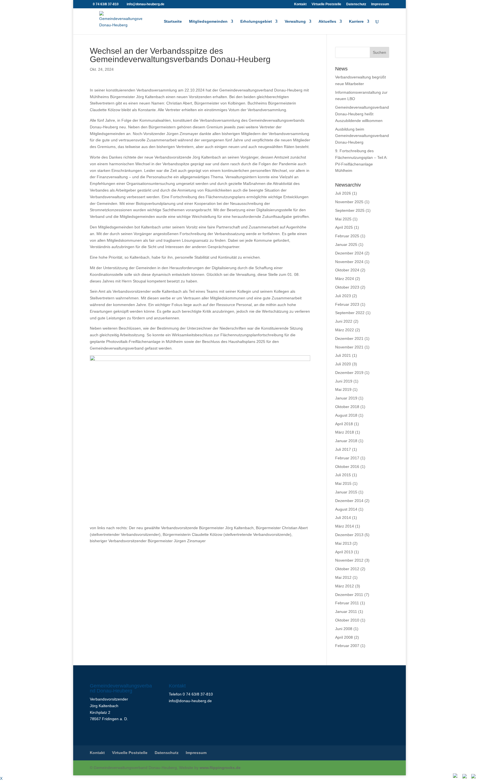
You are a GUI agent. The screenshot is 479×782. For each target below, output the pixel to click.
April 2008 (344, 637)
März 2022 (344, 330)
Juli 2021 (343, 355)
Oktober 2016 (347, 466)
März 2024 (344, 278)
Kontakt (300, 4)
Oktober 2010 (347, 620)
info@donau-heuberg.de (190, 701)
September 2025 (350, 210)
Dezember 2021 (349, 338)
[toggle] (455, 776)
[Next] (474, 777)
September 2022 (350, 312)
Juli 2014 (343, 517)
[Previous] (465, 777)
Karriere (356, 21)
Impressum (380, 4)
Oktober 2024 (347, 270)
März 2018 (344, 432)
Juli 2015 (343, 475)
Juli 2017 (343, 449)
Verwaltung (295, 21)
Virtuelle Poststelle (326, 4)
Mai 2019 (343, 389)
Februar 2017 (347, 458)
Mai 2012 (343, 577)
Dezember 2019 (349, 372)
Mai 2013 (343, 543)
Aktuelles (327, 21)
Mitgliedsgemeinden (208, 21)
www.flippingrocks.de (220, 767)
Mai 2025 (343, 219)
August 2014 (346, 509)
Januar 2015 (346, 492)
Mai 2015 (343, 483)
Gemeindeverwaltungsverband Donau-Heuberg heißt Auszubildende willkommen (362, 114)
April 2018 (344, 424)
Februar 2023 (347, 304)
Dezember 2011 (349, 594)
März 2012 (344, 586)
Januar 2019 (346, 398)
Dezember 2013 (349, 535)
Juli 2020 (343, 364)
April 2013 (344, 552)
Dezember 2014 (349, 500)
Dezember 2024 (349, 253)
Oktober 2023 (347, 287)
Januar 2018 (346, 441)
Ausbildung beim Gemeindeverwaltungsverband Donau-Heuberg (362, 136)
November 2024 (349, 261)
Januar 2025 (346, 244)
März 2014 (344, 526)
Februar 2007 (347, 645)
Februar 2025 (347, 236)
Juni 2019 (343, 381)
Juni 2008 (343, 628)
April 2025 (344, 227)
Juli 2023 (343, 296)
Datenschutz (356, 4)
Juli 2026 (343, 193)
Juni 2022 (343, 321)
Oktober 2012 (347, 569)
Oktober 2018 (347, 406)
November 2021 (349, 347)
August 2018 (346, 415)
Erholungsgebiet (256, 21)
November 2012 (349, 560)
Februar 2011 (347, 603)
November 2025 (349, 202)
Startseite (173, 21)
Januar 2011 (346, 611)
